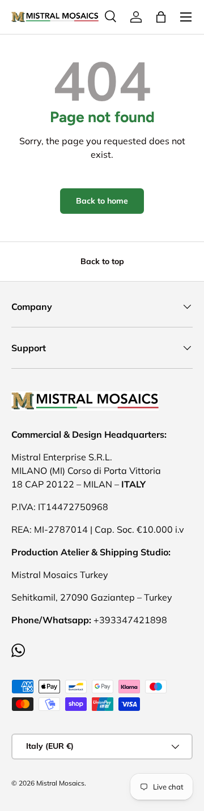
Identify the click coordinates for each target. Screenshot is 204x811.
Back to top (102, 261)
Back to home (102, 201)
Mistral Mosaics (60, 783)
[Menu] (185, 17)
